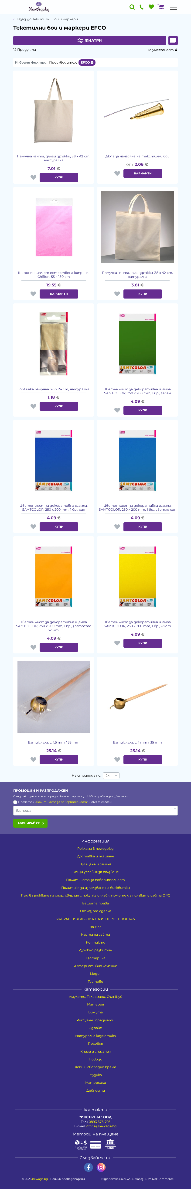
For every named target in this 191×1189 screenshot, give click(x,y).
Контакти (95, 942)
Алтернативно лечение (95, 966)
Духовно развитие (95, 950)
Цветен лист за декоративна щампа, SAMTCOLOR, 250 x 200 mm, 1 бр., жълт (137, 624)
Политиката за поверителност (61, 802)
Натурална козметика (95, 1036)
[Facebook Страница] (88, 1167)
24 (108, 776)
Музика (95, 1075)
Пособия (95, 1043)
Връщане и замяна (95, 864)
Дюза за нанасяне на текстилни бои (138, 156)
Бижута (95, 1012)
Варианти (143, 173)
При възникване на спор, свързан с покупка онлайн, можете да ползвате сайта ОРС (95, 895)
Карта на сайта (95, 934)
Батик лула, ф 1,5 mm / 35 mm (53, 742)
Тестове (95, 981)
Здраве (95, 1028)
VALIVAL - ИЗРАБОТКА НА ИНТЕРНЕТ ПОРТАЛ (95, 919)
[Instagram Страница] (101, 1167)
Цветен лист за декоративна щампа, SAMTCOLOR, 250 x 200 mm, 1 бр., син (54, 508)
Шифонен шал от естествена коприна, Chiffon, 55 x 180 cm (53, 275)
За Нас (95, 927)
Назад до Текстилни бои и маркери (47, 19)
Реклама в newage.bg (95, 848)
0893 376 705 (99, 1122)
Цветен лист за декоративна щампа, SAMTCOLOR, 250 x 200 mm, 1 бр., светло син (137, 508)
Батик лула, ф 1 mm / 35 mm (137, 742)
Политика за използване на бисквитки (95, 888)
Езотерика (95, 958)
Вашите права (95, 903)
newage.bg (40, 1179)
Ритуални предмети (95, 1020)
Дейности (95, 1090)
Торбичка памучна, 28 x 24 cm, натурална (53, 389)
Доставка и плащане (95, 856)
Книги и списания (95, 1051)
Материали (95, 1082)
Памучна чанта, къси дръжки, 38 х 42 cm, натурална (137, 275)
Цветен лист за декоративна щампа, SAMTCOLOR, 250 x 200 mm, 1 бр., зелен (137, 391)
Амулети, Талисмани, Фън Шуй (95, 997)
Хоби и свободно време (95, 1067)
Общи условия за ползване (95, 872)
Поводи (95, 1059)
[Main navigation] (173, 7)
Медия (95, 974)
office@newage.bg (101, 1126)
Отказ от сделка (95, 911)
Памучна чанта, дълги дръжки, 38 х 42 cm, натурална (53, 158)
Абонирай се (28, 823)
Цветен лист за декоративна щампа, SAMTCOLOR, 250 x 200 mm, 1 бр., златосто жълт (53, 626)
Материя (95, 1004)
